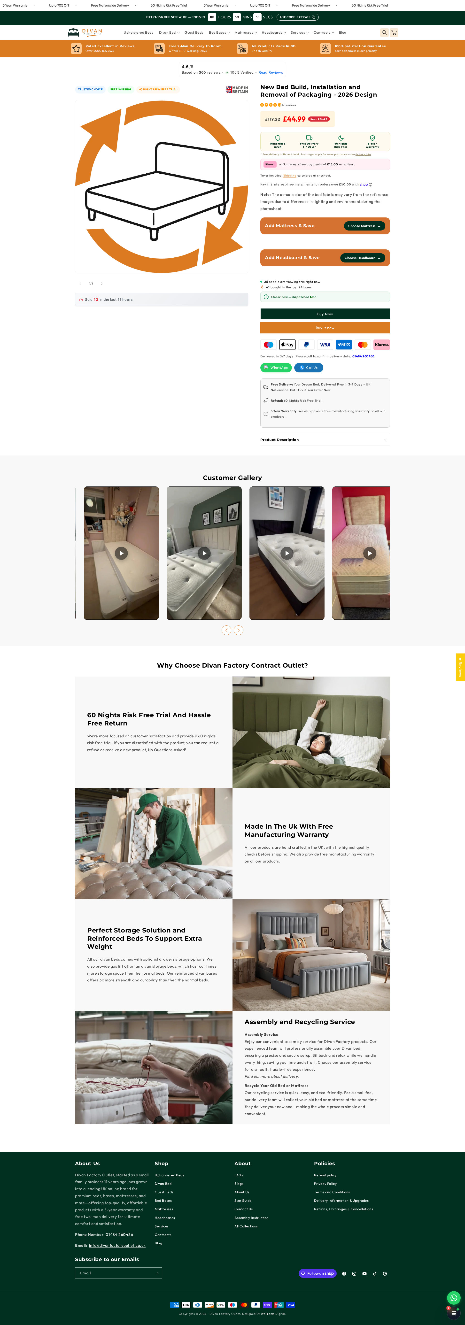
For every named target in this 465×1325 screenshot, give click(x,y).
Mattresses (164, 1209)
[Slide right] (101, 283)
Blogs (238, 1183)
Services (162, 1226)
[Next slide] (238, 630)
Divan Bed (163, 1183)
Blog (158, 1243)
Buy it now (325, 327)
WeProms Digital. (273, 1314)
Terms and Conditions (332, 1192)
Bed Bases (163, 1200)
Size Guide (243, 1200)
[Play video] (121, 553)
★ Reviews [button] (460, 667)
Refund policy (325, 1175)
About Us (241, 1192)
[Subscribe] (156, 1273)
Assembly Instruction (251, 1218)
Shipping (289, 175)
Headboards (165, 1218)
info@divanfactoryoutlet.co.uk (117, 1245)
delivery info (363, 154)
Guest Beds (164, 1192)
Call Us (312, 367)
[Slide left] (80, 283)
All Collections (246, 1226)
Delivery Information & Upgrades (341, 1200)
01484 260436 (363, 356)
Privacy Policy (325, 1183)
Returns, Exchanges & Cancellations (343, 1209)
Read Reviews (271, 72)
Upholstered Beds (169, 1175)
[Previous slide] (226, 630)
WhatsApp (279, 367)
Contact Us (243, 1209)
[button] (169, 32)
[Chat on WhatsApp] (454, 1298)
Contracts (163, 1235)
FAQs (238, 1175)
